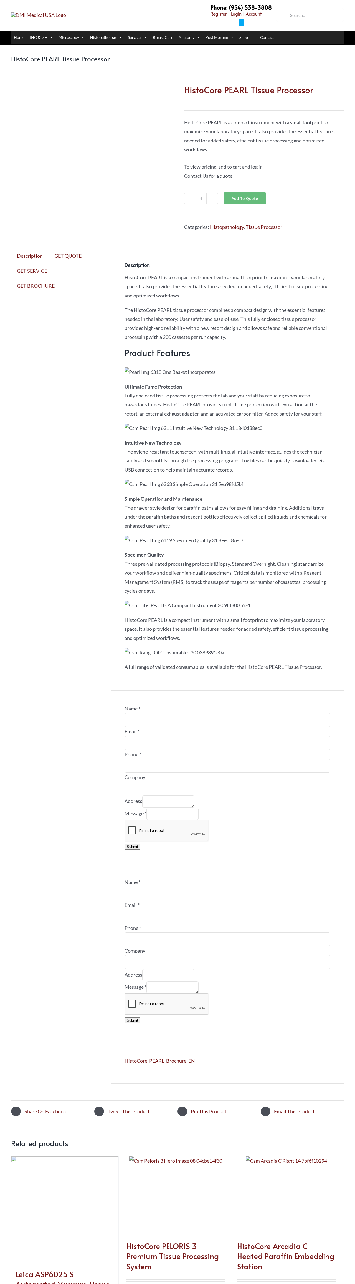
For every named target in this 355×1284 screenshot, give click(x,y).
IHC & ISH (38, 37)
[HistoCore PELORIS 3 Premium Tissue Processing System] (175, 1195)
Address (133, 801)
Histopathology (103, 37)
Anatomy (186, 37)
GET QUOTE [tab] (68, 256)
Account (254, 14)
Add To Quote (245, 198)
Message (135, 813)
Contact (267, 37)
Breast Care (163, 37)
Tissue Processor (264, 227)
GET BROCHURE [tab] (36, 286)
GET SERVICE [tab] (32, 271)
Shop (243, 37)
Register (219, 14)
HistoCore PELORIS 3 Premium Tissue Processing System (172, 1256)
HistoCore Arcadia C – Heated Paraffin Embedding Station (285, 1256)
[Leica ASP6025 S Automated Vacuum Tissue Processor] (64, 1209)
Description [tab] (30, 256)
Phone (133, 754)
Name (132, 708)
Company (135, 777)
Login (236, 14)
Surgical (135, 37)
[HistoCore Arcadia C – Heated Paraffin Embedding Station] (286, 1195)
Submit (132, 847)
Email (132, 731)
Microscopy (69, 37)
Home (19, 37)
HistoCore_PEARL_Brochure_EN (160, 1061)
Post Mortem (217, 37)
